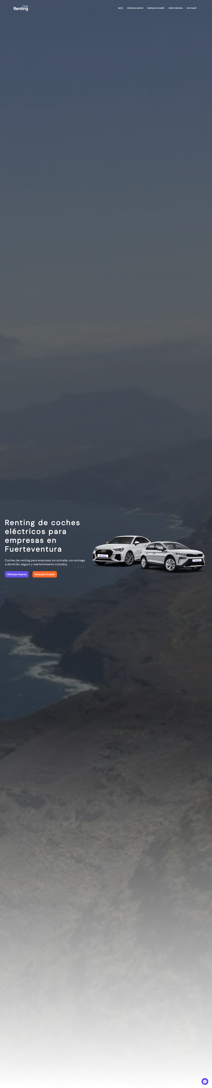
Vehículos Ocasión (44, 574)
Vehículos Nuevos (17, 574)
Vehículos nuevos (135, 8)
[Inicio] (21, 8)
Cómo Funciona (175, 8)
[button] (204, 1081)
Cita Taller (191, 8)
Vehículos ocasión (155, 8)
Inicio (120, 8)
